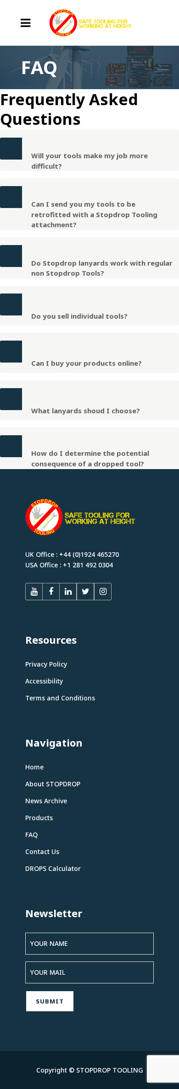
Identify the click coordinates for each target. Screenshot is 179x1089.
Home (34, 767)
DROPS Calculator (53, 868)
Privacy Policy (46, 664)
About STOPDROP (52, 783)
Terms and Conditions (60, 698)
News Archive (46, 800)
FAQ (31, 834)
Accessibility (44, 681)
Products (39, 817)
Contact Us (42, 851)
